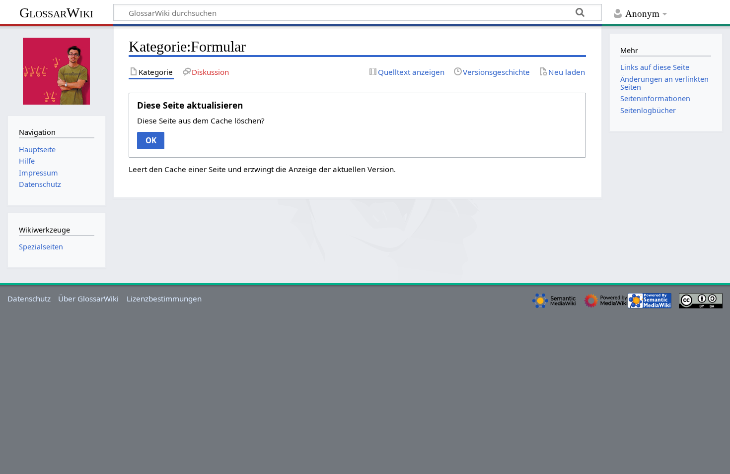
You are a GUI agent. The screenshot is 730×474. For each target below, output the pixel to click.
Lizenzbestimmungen (164, 298)
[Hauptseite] (56, 70)
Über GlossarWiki (88, 298)
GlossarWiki (56, 12)
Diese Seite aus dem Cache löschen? (201, 120)
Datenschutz (29, 298)
